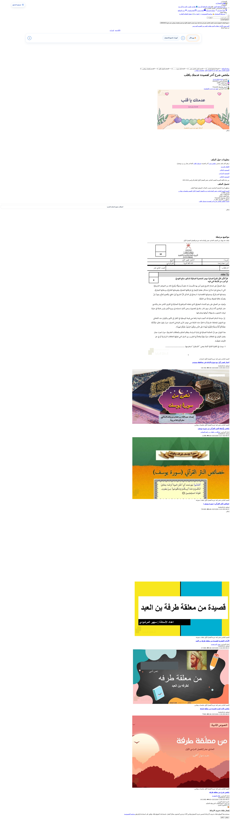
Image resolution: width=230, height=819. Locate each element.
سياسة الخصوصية (129, 814)
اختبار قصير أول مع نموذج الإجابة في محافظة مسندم (210, 362)
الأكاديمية (117, 30)
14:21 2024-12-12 (218, 79)
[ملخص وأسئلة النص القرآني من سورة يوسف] (180, 423)
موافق (227, 817)
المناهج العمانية (225, 19)
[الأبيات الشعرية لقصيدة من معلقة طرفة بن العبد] (182, 635)
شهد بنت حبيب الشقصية (211, 88)
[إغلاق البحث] (207, 18)
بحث (210, 17)
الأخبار (221, 26)
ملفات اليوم (215, 26)
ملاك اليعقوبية (216, 796)
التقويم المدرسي (197, 26)
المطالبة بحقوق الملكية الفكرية (115, 207)
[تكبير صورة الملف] (193, 129)
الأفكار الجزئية (225, 167)
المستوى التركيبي (224, 173)
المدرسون (226, 26)
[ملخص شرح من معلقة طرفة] (180, 787)
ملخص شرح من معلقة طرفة (219, 792)
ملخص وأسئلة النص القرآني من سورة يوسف (213, 428)
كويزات (112, 30)
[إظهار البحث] (228, 16)
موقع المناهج (225, 68)
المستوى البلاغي (224, 177)
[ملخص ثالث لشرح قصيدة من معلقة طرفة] (181, 703)
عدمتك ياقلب (197, 163)
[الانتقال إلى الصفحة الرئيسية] (225, 3)
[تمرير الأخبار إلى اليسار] (29, 38)
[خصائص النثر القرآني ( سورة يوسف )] (180, 498)
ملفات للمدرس (206, 26)
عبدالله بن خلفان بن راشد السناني (210, 432)
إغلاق (222, 817)
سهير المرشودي (215, 644)
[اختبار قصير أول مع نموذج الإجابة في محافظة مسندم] (188, 357)
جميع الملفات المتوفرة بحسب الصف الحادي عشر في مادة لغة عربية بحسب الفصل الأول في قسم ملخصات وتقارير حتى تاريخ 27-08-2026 (195, 23)
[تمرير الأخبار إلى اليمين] (183, 38)
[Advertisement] (175, 55)
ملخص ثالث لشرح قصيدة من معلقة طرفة (214, 709)
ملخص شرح (212, 163)
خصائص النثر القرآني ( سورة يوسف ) (216, 504)
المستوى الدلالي (224, 170)
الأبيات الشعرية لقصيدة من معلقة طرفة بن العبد (212, 641)
